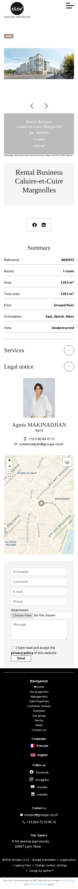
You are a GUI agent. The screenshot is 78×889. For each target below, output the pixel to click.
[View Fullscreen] (9, 475)
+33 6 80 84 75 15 (42, 439)
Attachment (19, 610)
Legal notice (68, 860)
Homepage (8, 155)
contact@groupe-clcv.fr (41, 815)
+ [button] (9, 460)
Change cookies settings (51, 865)
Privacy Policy (67, 880)
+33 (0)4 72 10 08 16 (41, 822)
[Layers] (67, 461)
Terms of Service (38, 884)
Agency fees (23, 865)
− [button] (9, 466)
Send (21, 658)
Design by (41, 871)
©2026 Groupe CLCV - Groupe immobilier (29, 860)
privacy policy (22, 653)
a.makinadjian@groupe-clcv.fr (41, 444)
